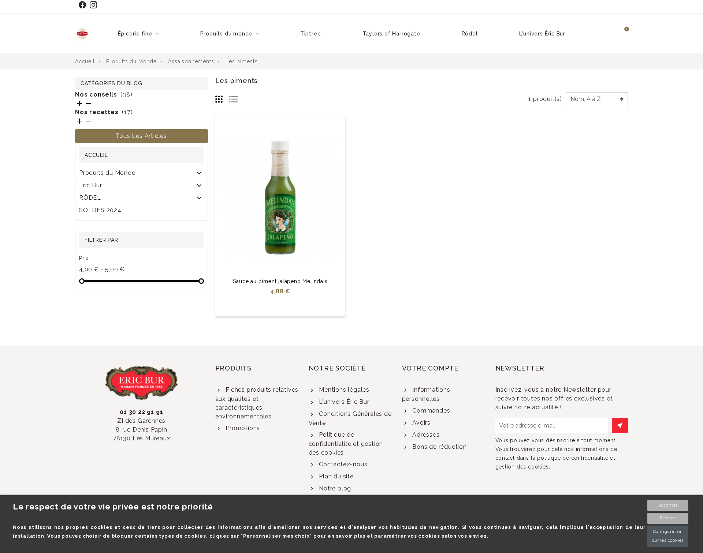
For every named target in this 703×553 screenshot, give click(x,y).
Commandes (430, 410)
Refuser (668, 518)
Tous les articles (141, 135)
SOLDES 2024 (100, 210)
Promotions (242, 428)
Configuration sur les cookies (668, 536)
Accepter (667, 505)
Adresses (424, 434)
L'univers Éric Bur (343, 401)
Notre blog (334, 488)
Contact (625, 4)
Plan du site (335, 476)
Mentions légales (343, 389)
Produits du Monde (107, 172)
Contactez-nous (342, 464)
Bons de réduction (438, 446)
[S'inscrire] (620, 425)
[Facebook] (84, 4)
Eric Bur (90, 185)
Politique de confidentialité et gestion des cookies (346, 443)
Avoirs (420, 422)
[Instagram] (95, 4)
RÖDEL (90, 197)
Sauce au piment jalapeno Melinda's (280, 281)
